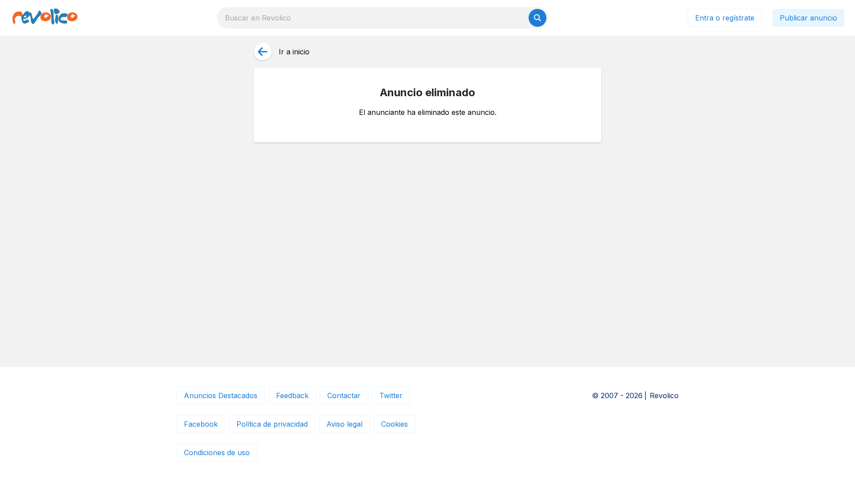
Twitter (391, 395)
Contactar (344, 395)
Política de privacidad (272, 424)
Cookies (394, 424)
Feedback (292, 395)
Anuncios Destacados (220, 395)
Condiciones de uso (217, 452)
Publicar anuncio (808, 17)
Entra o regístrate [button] (724, 17)
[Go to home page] (44, 18)
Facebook (201, 424)
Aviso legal (344, 424)
